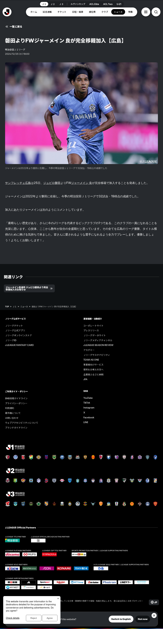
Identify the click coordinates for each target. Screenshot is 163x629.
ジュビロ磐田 (51, 183)
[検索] (156, 11)
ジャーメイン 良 (81, 183)
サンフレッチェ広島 (18, 183)
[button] (145, 11)
